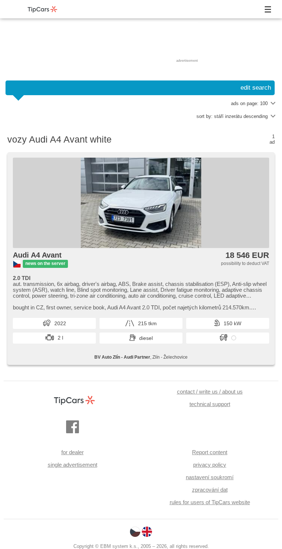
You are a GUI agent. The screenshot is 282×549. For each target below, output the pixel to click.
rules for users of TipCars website (210, 502)
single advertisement (72, 465)
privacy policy (209, 465)
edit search (256, 87)
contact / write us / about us (210, 391)
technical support (209, 404)
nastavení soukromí (210, 477)
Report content (209, 452)
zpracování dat (210, 490)
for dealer (72, 452)
